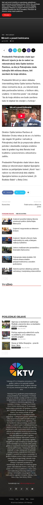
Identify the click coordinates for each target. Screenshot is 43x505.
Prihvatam (6, 15)
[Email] (24, 50)
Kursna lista (6, 204)
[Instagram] (16, 489)
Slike (27, 499)
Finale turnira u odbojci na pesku (32, 206)
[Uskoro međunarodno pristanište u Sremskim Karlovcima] (7, 249)
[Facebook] (10, 50)
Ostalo (32, 499)
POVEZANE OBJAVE (8, 214)
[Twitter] (15, 50)
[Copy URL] (33, 50)
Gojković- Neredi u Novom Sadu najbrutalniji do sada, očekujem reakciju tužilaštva (25, 240)
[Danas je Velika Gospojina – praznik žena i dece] (6, 346)
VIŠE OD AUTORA (21, 214)
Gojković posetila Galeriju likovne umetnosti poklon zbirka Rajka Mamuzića (25, 221)
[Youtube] (32, 489)
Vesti (3, 34)
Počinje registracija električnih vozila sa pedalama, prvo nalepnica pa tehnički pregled (25, 334)
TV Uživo (7, 284)
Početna (11, 499)
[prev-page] (3, 278)
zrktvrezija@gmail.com (27, 483)
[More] (28, 192)
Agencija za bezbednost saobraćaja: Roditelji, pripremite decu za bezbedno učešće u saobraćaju (26, 323)
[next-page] (6, 278)
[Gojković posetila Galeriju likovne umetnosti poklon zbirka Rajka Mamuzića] (7, 221)
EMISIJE (22, 499)
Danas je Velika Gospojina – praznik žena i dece (25, 344)
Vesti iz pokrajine (10, 34)
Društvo (14, 328)
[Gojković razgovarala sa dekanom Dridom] (7, 230)
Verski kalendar (16, 347)
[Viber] (29, 50)
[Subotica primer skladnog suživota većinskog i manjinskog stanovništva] (7, 271)
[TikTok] (22, 489)
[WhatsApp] (20, 50)
